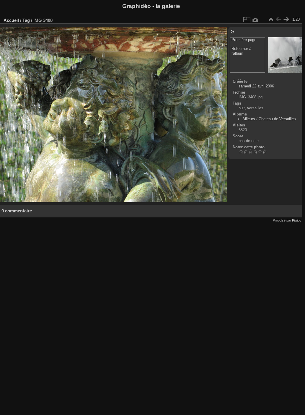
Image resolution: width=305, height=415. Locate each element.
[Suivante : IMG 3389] (286, 19)
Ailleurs (248, 119)
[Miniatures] (271, 19)
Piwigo (296, 220)
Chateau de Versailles (277, 119)
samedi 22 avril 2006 (256, 86)
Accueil (11, 20)
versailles (255, 108)
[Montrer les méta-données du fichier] (255, 19)
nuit (242, 108)
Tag (26, 20)
